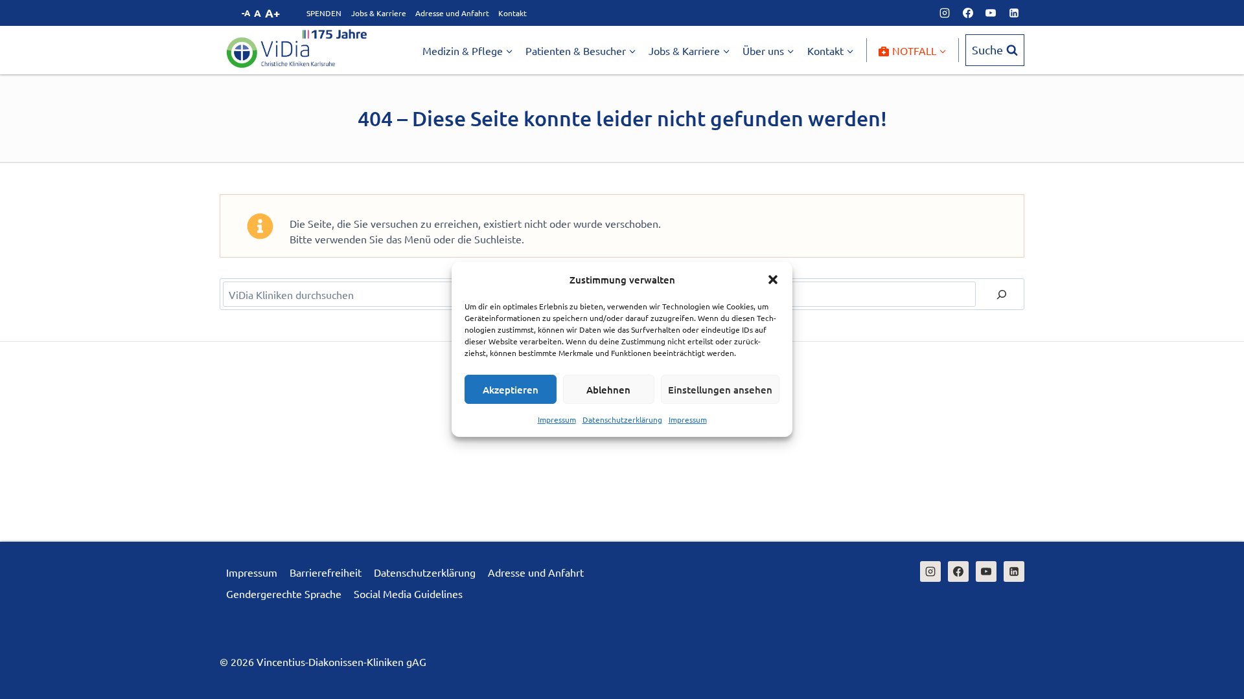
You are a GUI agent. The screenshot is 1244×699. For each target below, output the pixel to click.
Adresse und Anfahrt (452, 13)
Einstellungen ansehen (720, 389)
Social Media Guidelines (408, 593)
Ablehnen (608, 389)
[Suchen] (1001, 294)
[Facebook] (968, 13)
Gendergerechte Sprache (283, 593)
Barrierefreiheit (326, 572)
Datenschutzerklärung (622, 419)
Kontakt (512, 13)
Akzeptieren (510, 389)
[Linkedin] (1014, 13)
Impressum (557, 419)
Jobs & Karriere (378, 13)
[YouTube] (990, 13)
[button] (772, 279)
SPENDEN (323, 13)
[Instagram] (944, 13)
